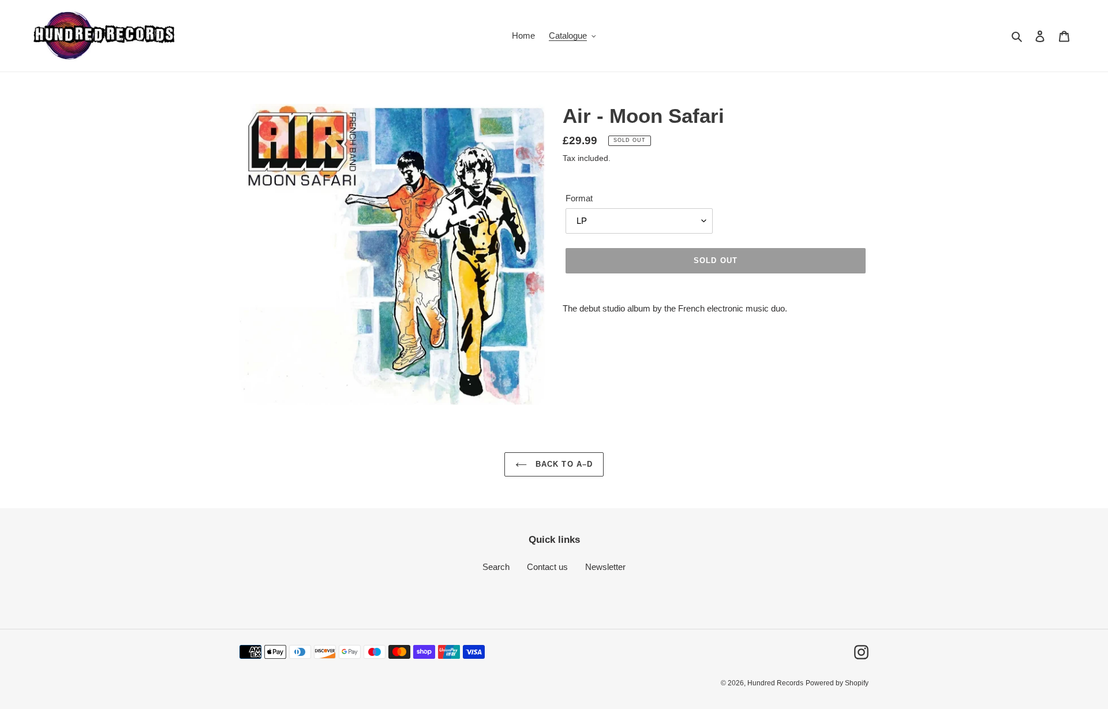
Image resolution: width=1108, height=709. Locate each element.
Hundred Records (775, 683)
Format (579, 198)
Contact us (547, 567)
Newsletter (605, 567)
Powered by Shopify (837, 683)
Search (496, 567)
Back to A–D (562, 464)
